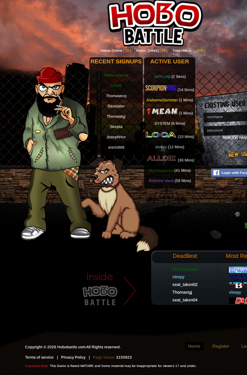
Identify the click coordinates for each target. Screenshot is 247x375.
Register (220, 346)
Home (194, 346)
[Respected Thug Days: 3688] (161, 89)
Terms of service (39, 357)
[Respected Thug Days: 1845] (162, 113)
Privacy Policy (73, 357)
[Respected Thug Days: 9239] (161, 136)
